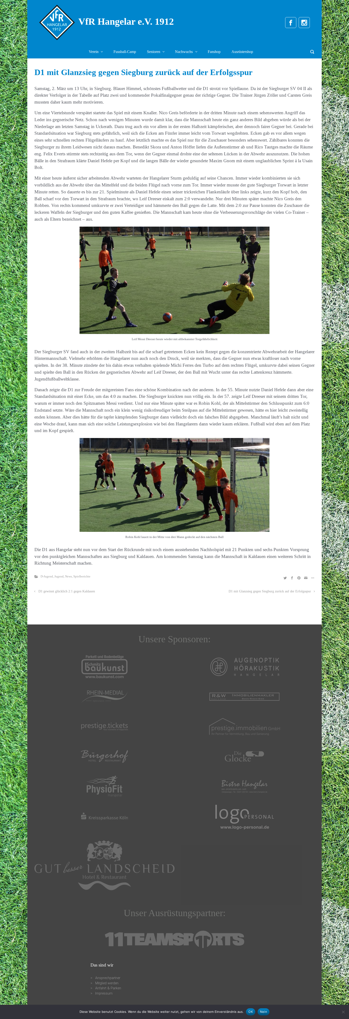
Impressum (104, 993)
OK (250, 1012)
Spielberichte (81, 576)
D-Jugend (47, 576)
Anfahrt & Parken (108, 988)
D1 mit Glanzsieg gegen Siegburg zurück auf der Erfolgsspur (270, 591)
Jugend (59, 576)
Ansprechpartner (107, 978)
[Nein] (343, 1011)
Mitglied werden (106, 983)
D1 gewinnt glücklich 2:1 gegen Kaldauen (66, 591)
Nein (263, 1012)
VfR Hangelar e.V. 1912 (126, 21)
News (68, 576)
